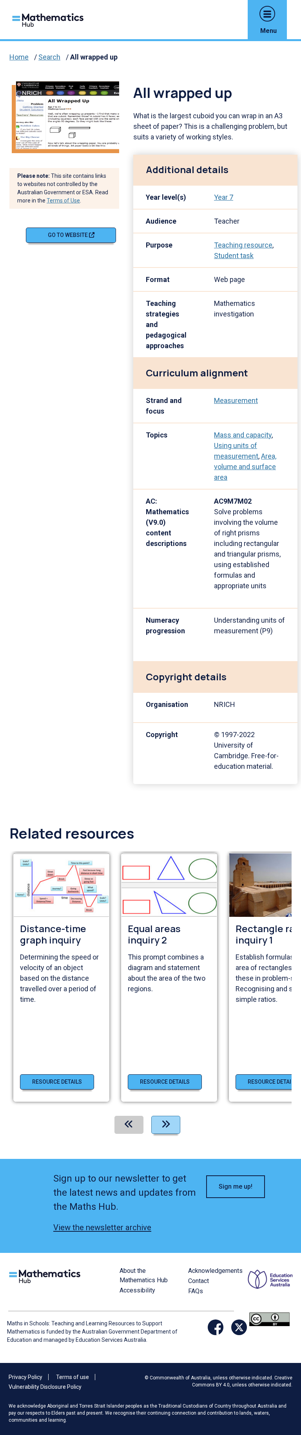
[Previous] (128, 1125)
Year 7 (223, 197)
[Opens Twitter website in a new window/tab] (239, 1327)
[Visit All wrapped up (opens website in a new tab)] (70, 114)
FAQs (195, 1291)
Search (49, 57)
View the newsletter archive (102, 1227)
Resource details (57, 1082)
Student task (234, 255)
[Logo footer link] (46, 1275)
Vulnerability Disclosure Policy (45, 1387)
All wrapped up (94, 57)
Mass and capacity (243, 435)
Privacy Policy (25, 1377)
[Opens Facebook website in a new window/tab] (215, 1327)
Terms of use (72, 1377)
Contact (198, 1281)
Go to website (68, 235)
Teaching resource (243, 245)
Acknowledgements (215, 1270)
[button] (267, 14)
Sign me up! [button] (235, 1186)
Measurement (236, 400)
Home (19, 57)
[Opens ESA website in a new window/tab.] (271, 1288)
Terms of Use (63, 200)
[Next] (165, 1125)
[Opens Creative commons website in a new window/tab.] (269, 1319)
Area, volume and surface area (245, 466)
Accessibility (137, 1290)
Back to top (280, 1376)
